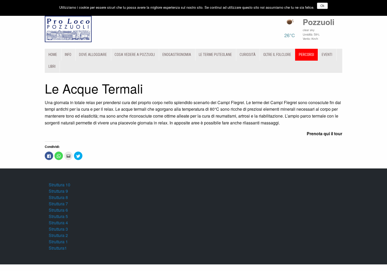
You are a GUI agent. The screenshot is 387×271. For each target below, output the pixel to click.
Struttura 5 (58, 216)
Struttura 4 (58, 223)
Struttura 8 (58, 197)
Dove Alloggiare (93, 54)
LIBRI (52, 66)
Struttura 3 (58, 229)
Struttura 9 (58, 191)
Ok (322, 6)
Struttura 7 (58, 204)
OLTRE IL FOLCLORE (277, 54)
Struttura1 (58, 248)
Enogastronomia (176, 54)
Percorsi (306, 54)
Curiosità (248, 54)
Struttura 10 (59, 185)
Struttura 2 (58, 235)
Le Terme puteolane (215, 54)
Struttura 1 (58, 242)
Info (68, 54)
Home (52, 54)
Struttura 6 (58, 210)
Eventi (327, 54)
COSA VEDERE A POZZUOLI (135, 54)
